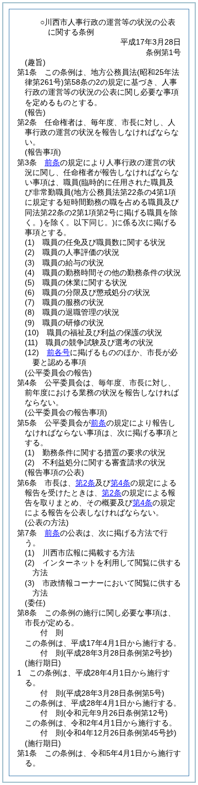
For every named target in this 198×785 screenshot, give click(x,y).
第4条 (120, 482)
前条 (52, 162)
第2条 (85, 482)
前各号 (58, 352)
